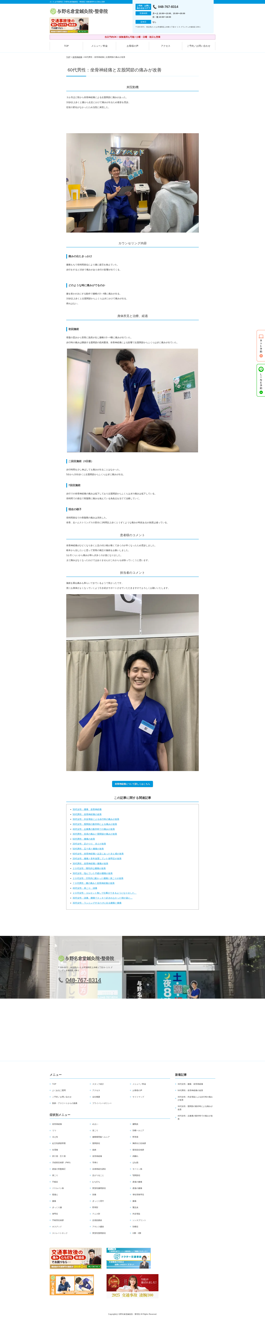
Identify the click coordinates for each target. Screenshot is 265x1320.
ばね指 (135, 1162)
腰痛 (54, 1201)
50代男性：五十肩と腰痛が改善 (88, 849)
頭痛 (94, 1194)
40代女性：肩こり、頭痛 (85, 888)
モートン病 (137, 1169)
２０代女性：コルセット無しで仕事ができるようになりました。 (105, 893)
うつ (54, 1130)
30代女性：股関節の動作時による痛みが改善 (95, 824)
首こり (95, 1130)
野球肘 (95, 1207)
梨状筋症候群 (138, 1150)
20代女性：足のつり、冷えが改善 (89, 844)
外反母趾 (136, 1214)
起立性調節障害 (59, 1143)
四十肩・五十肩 (59, 1156)
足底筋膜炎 (97, 1220)
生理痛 (55, 1150)
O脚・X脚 (136, 1233)
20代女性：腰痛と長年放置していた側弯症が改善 (97, 858)
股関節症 (96, 1143)
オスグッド (57, 1226)
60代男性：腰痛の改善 (84, 839)
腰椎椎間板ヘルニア (101, 1137)
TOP (66, 46)
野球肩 (135, 1137)
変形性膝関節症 (99, 1188)
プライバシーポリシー (102, 1103)
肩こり (55, 1175)
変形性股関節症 (99, 1233)
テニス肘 (96, 1214)
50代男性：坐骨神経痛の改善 (87, 814)
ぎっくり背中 (98, 1201)
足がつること (98, 1175)
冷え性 (55, 1137)
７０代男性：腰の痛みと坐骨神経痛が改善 (94, 883)
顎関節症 (136, 1175)
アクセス (165, 46)
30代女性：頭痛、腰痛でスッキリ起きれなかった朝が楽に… (102, 898)
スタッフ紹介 (98, 1084)
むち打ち (96, 1182)
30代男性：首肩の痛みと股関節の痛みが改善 (95, 834)
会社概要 (96, 1097)
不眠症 (55, 1182)
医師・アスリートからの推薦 (64, 1103)
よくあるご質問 (59, 1090)
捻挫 (94, 1150)
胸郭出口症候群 (139, 1143)
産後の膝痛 (137, 1182)
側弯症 (55, 1214)
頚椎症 (135, 1226)
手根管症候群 (58, 1220)
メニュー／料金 (99, 46)
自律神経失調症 (99, 1169)
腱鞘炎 (135, 1124)
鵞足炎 (135, 1207)
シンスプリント (139, 1220)
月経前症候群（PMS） (62, 1162)
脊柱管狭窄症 (138, 1194)
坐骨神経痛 (77, 57)
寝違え (55, 1194)
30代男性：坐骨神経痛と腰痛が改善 (90, 863)
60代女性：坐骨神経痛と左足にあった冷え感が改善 (98, 854)
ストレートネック (60, 1233)
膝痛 (134, 1201)
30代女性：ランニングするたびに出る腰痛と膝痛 (97, 903)
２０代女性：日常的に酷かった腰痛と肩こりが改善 (98, 878)
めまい (95, 1124)
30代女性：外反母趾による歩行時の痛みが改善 (96, 819)
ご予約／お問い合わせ (198, 46)
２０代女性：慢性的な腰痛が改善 (89, 868)
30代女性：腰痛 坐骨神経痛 (87, 809)
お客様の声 (132, 46)
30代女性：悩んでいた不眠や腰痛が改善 (93, 873)
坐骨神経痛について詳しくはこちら (132, 784)
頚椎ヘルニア (138, 1130)
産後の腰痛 (137, 1188)
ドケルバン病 (58, 1188)
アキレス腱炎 (98, 1226)
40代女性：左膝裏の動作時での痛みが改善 (94, 829)
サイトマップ (138, 1097)
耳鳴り (95, 1162)
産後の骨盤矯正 (59, 1169)
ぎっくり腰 (57, 1207)
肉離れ (135, 1156)
